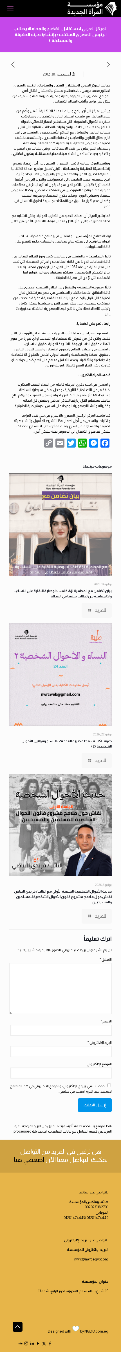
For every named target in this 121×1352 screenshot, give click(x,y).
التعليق (106, 959)
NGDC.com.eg (96, 1331)
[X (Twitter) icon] (44, 1343)
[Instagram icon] (26, 1343)
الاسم (106, 1021)
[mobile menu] (10, 8)
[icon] (20, 1343)
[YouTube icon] (38, 1343)
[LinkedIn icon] (32, 1343)
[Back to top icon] (18, 1327)
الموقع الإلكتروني (99, 1064)
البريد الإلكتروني (100, 1042)
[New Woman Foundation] (92, 8)
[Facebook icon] (50, 1343)
